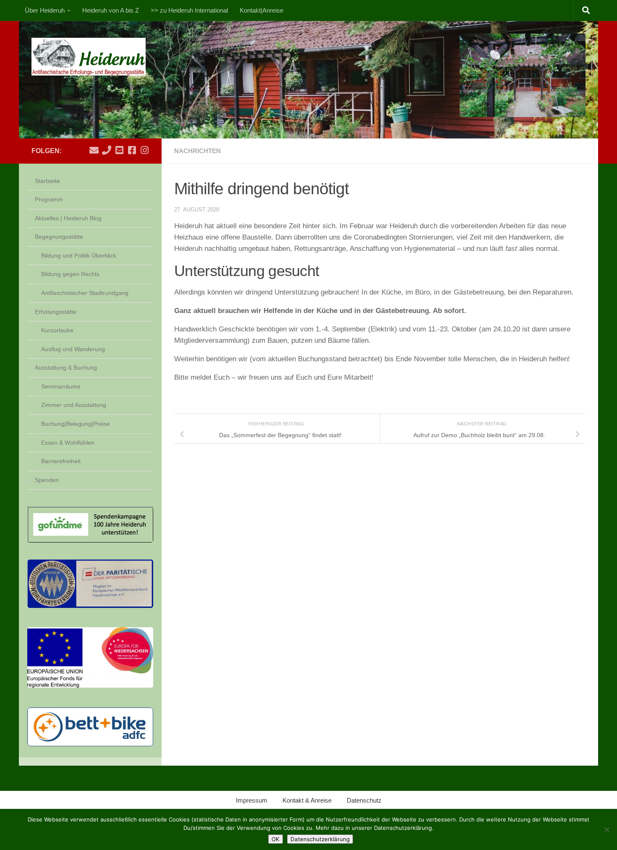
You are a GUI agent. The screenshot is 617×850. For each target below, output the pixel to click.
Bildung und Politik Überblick (78, 255)
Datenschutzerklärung (320, 839)
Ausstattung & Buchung (66, 367)
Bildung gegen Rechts (70, 274)
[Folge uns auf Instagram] (144, 150)
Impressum (251, 800)
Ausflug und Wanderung (73, 349)
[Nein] (606, 829)
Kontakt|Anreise (261, 10)
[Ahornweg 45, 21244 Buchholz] (119, 150)
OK (276, 839)
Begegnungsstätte (59, 236)
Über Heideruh (45, 10)
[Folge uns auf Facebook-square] (131, 150)
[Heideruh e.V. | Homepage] (88, 57)
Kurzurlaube (57, 330)
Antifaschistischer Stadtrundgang (84, 292)
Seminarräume (61, 386)
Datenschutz (364, 800)
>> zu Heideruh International (189, 10)
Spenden (47, 480)
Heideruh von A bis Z (110, 10)
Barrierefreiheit (61, 461)
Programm (49, 199)
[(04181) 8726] (106, 150)
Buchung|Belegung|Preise (75, 423)
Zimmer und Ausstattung (73, 405)
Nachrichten (197, 150)
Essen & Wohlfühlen (67, 442)
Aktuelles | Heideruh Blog (68, 218)
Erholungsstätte (55, 311)
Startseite (47, 180)
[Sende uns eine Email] (94, 150)
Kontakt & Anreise (307, 800)
